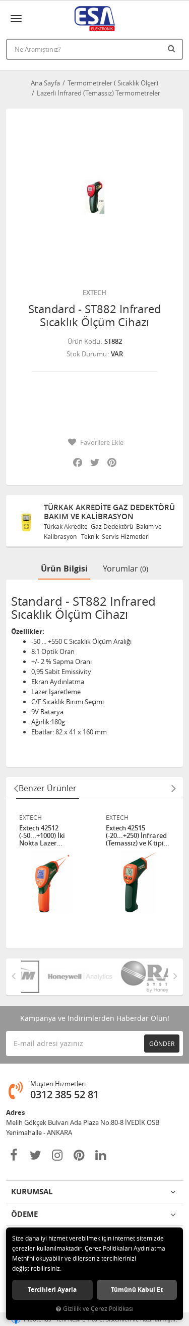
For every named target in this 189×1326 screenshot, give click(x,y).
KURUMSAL (31, 1191)
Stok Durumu (87, 353)
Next (173, 788)
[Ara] (173, 48)
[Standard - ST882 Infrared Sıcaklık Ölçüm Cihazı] (94, 196)
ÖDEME (24, 1214)
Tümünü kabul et (137, 1289)
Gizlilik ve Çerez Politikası (98, 1308)
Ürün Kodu (84, 341)
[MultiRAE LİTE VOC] (139, 977)
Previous (15, 788)
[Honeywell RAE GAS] (66, 977)
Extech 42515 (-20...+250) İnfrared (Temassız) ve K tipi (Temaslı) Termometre (136, 835)
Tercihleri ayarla (52, 1289)
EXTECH (94, 292)
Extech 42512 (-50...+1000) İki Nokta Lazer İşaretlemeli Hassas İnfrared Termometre (49, 835)
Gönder (161, 1043)
